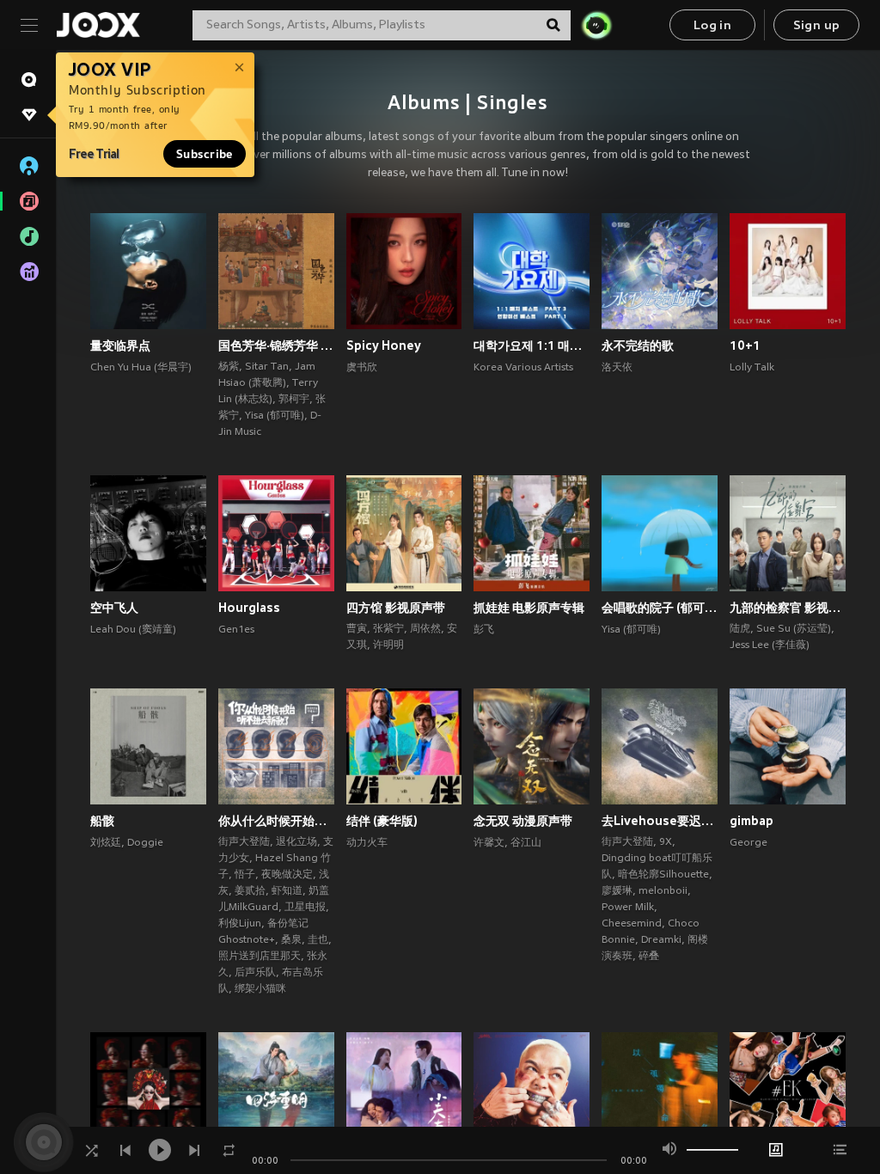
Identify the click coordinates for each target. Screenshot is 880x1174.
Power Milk (628, 908)
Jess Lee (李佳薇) (770, 645)
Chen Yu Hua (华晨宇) (141, 368)
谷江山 (525, 843)
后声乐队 (255, 973)
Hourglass (249, 608)
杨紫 (228, 367)
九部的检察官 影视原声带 (788, 608)
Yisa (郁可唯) (274, 416)
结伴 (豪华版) (382, 821)
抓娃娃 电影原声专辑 (529, 608)
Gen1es (236, 630)
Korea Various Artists (523, 368)
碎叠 (649, 957)
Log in (712, 26)
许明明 (388, 645)
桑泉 (291, 940)
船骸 (102, 821)
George (748, 843)
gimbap (751, 821)
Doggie (145, 843)
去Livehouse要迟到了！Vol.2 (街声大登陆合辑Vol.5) (660, 821)
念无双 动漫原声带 (523, 821)
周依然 (425, 629)
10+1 (745, 345)
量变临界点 (120, 345)
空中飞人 (114, 608)
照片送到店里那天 (259, 957)
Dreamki (661, 940)
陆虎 (740, 629)
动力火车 (367, 843)
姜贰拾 (250, 891)
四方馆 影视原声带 (395, 608)
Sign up (816, 26)
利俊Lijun (239, 924)
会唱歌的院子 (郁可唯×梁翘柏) (660, 608)
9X (665, 842)
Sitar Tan (267, 367)
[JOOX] (98, 25)
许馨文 (489, 843)
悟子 (245, 875)
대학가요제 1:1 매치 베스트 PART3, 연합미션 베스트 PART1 (532, 345)
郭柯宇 (293, 400)
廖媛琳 (617, 891)
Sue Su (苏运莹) (793, 629)
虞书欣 (361, 368)
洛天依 (617, 368)
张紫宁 (388, 629)
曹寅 (356, 629)
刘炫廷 (105, 843)
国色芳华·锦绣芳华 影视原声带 (276, 345)
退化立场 (296, 842)
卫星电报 (305, 908)
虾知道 (287, 891)
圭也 (318, 940)
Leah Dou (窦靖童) (133, 630)
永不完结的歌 (638, 345)
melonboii (663, 891)
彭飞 (484, 630)
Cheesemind (632, 924)
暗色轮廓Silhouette (663, 875)
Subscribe (204, 154)
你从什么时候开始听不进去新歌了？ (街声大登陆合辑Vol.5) (276, 821)
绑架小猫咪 (260, 989)
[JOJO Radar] (596, 25)
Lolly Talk (752, 368)
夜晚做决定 (287, 875)
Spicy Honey (383, 345)
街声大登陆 (244, 842)
